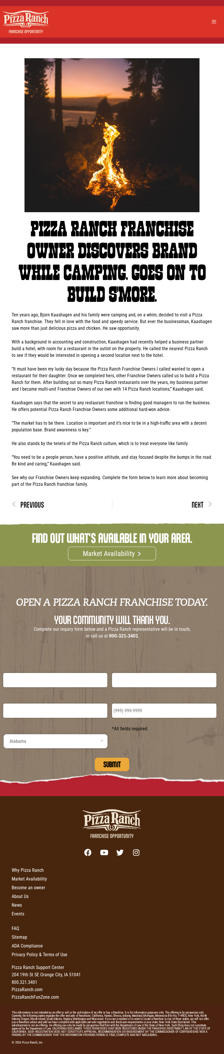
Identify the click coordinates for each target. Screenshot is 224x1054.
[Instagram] (136, 852)
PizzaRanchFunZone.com (35, 997)
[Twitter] (120, 852)
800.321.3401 (24, 982)
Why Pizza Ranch (28, 870)
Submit (112, 764)
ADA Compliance (27, 946)
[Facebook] (88, 852)
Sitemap (19, 937)
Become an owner (28, 887)
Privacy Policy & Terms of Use (39, 954)
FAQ (15, 928)
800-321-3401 (123, 635)
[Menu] (215, 22)
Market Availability (29, 879)
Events (18, 913)
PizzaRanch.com (27, 989)
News (17, 905)
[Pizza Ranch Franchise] (27, 22)
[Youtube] (104, 852)
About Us (20, 896)
